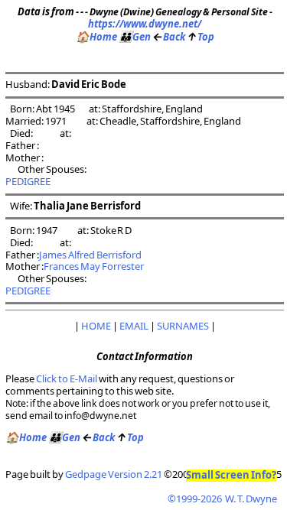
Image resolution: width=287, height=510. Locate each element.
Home (96, 37)
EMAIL (133, 326)
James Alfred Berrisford (90, 254)
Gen (135, 37)
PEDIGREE (28, 181)
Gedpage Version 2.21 (113, 474)
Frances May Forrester (94, 266)
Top (200, 37)
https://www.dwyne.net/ (144, 24)
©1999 (222, 498)
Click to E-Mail (66, 378)
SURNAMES (183, 326)
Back (168, 37)
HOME (96, 326)
